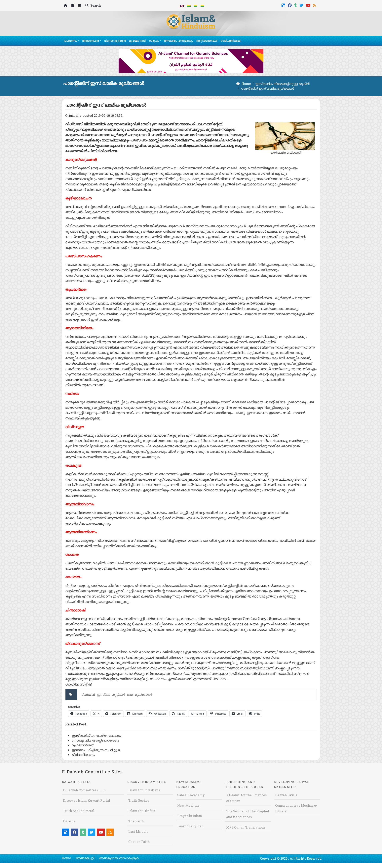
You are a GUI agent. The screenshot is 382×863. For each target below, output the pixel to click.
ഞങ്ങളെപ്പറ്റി (85, 858)
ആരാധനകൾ (90, 40)
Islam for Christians (144, 790)
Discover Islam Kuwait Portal (86, 800)
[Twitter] (301, 5)
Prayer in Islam (189, 816)
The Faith (136, 821)
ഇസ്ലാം (103, 694)
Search (95, 5)
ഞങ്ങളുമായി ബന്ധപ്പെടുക (119, 858)
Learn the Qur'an (190, 826)
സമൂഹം (154, 40)
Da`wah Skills (286, 795)
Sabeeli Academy (191, 795)
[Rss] (315, 5)
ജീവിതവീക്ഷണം (83, 754)
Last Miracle (138, 831)
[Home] (66, 6)
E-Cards (69, 821)
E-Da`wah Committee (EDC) (84, 790)
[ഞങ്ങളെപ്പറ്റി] (73, 6)
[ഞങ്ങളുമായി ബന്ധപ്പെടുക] (80, 6)
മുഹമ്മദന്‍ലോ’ (83, 745)
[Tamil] (202, 6)
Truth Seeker (138, 800)
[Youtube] (309, 5)
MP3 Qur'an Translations (245, 827)
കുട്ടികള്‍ (118, 694)
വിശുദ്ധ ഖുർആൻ (115, 40)
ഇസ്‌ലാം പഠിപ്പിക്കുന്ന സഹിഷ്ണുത (96, 750)
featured (88, 694)
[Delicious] (284, 5)
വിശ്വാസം (70, 40)
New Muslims (188, 805)
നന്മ (130, 694)
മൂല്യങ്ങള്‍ (143, 694)
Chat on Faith (139, 841)
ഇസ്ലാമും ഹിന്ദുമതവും (178, 40)
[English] (182, 6)
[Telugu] (195, 6)
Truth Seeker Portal (78, 811)
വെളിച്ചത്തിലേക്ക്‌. (230, 40)
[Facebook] (290, 5)
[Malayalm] (188, 6)
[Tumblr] (296, 5)
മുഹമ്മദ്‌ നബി (137, 40)
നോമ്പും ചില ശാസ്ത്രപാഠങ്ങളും (95, 740)
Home (66, 858)
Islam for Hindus (141, 811)
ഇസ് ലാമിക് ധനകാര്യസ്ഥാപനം (96, 735)
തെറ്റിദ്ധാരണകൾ (206, 40)
